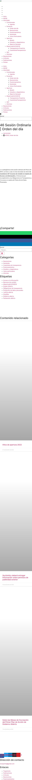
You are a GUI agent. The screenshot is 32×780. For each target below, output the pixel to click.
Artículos (6, 58)
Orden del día (14, 28)
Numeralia (13, 34)
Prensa (5, 62)
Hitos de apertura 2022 (12, 445)
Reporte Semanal (15, 44)
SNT (8, 52)
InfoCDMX (6, 20)
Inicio (5, 16)
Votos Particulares (15, 36)
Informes (9, 54)
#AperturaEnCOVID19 (13, 46)
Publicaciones (7, 60)
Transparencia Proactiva (17, 48)
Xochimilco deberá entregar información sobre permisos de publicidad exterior (15, 577)
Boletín (12, 40)
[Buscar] (2, 253)
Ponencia (9, 26)
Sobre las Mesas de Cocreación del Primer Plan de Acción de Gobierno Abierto (15, 722)
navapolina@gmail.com (7, 764)
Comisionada (11, 22)
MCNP (5, 18)
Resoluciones (14, 30)
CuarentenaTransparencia (18, 50)
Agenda (12, 24)
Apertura (9, 38)
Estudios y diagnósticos (17, 42)
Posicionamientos (15, 32)
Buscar (2, 116)
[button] (16, 64)
